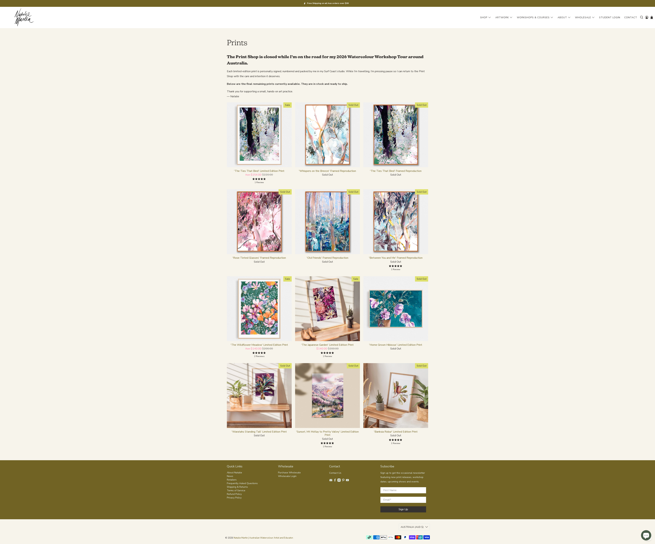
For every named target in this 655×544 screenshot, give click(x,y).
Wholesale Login (287, 476)
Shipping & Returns (237, 487)
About (562, 17)
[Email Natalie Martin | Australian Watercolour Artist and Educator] (330, 481)
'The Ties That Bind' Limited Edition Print (259, 171)
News (230, 476)
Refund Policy (234, 494)
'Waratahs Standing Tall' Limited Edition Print (259, 431)
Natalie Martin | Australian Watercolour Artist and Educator (263, 537)
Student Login (609, 17)
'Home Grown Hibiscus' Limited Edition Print (395, 345)
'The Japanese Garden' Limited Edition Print (327, 345)
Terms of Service (236, 490)
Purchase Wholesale (289, 472)
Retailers (232, 479)
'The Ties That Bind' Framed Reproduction (395, 171)
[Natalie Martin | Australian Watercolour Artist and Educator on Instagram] (339, 481)
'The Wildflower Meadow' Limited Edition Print (259, 345)
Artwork (502, 17)
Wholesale (583, 17)
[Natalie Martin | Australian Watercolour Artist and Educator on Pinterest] (343, 481)
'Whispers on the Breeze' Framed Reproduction (327, 171)
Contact (630, 17)
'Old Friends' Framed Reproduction (327, 258)
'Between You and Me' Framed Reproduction (396, 258)
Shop (483, 17)
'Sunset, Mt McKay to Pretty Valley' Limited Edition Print (327, 433)
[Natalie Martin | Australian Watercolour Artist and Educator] (24, 17)
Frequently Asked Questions (242, 483)
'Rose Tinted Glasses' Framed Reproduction (259, 258)
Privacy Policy (234, 497)
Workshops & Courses (533, 17)
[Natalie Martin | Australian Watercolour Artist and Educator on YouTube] (347, 481)
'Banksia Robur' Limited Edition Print (396, 431)
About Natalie (234, 472)
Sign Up (403, 509)
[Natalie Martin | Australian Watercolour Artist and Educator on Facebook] (335, 481)
